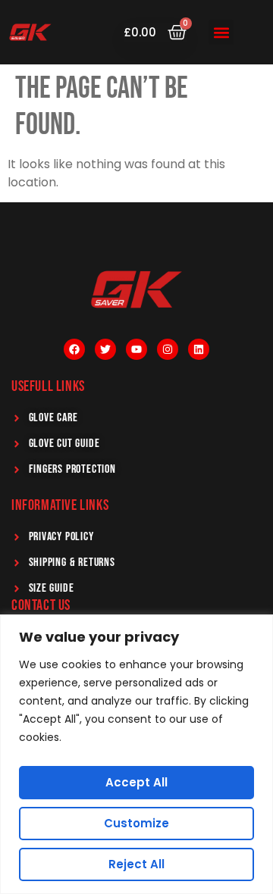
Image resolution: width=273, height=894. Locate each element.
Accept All (136, 782)
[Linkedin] (198, 349)
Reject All (136, 864)
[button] (221, 32)
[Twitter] (105, 349)
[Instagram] (167, 349)
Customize (136, 823)
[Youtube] (136, 349)
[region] (136, 754)
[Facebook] (74, 349)
